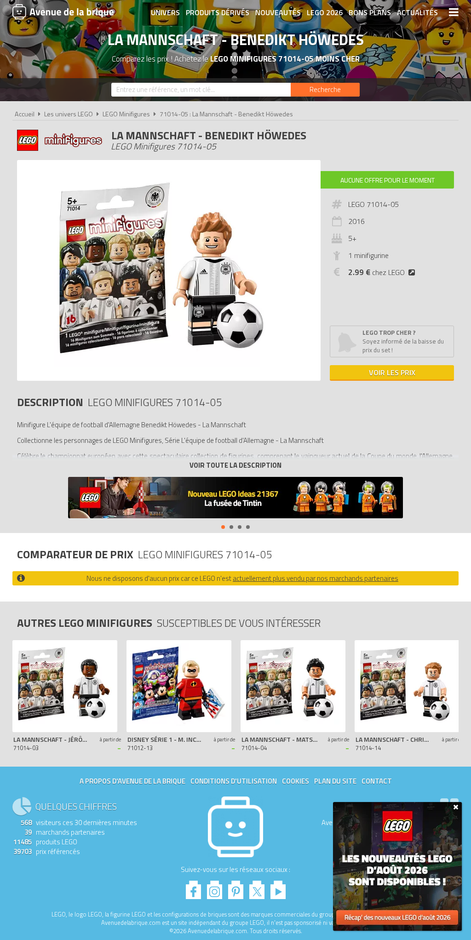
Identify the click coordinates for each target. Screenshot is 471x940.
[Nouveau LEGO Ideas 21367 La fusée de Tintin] (235, 499)
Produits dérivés (217, 12)
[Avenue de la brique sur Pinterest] (236, 887)
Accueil (24, 114)
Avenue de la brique (63, 11)
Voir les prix (392, 372)
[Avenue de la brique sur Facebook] (193, 887)
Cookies (295, 781)
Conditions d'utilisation (233, 781)
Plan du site (335, 781)
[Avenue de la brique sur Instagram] (214, 887)
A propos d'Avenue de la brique (132, 781)
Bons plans (370, 12)
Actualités (417, 12)
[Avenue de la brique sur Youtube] (278, 887)
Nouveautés (278, 12)
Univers (165, 12)
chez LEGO (376, 272)
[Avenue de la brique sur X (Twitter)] (257, 887)
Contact (377, 781)
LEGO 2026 (325, 12)
